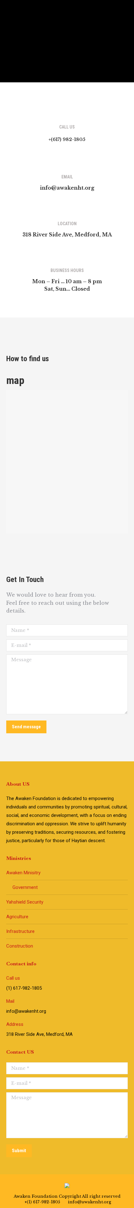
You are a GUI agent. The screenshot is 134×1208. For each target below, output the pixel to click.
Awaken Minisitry (23, 873)
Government (25, 887)
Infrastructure (20, 931)
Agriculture (17, 916)
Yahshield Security (24, 902)
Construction (19, 946)
